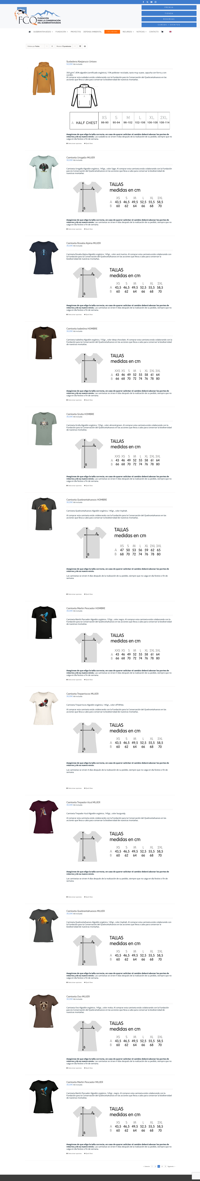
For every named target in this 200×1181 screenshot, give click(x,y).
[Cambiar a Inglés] (170, 31)
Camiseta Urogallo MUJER (80, 157)
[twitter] (147, 2)
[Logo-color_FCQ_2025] (37, 8)
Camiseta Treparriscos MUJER (82, 693)
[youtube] (151, 2)
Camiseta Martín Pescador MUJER (84, 1082)
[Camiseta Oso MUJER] (44, 1011)
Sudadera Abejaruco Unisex (81, 61)
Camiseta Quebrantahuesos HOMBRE (86, 499)
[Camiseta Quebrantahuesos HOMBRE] (44, 514)
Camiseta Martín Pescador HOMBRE (85, 608)
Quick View (89, 143)
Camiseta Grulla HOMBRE (80, 414)
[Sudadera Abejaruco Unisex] (44, 78)
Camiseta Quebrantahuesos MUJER (85, 911)
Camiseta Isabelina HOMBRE (81, 328)
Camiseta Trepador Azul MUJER (83, 802)
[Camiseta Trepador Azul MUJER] (44, 817)
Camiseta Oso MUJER (78, 996)
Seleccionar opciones (75, 143)
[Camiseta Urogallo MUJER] (44, 172)
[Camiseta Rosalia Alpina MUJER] (44, 258)
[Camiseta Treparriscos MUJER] (44, 708)
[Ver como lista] (85, 46)
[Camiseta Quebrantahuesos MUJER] (44, 926)
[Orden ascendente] (52, 46)
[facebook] (143, 2)
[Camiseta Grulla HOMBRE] (44, 429)
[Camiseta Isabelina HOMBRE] (44, 343)
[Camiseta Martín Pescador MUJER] (44, 1097)
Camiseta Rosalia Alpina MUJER (83, 243)
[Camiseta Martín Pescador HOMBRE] (44, 623)
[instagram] (155, 2)
